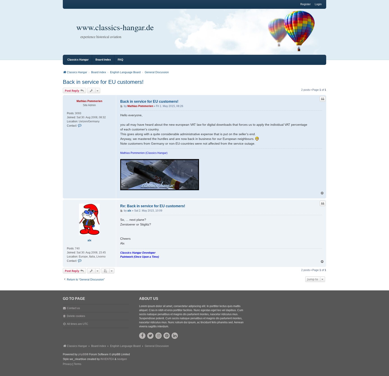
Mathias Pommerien (89, 101)
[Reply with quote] (323, 99)
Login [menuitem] (318, 4)
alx (89, 240)
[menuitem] (67, 364)
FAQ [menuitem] (120, 59)
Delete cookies (76, 316)
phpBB (82, 354)
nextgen (122, 359)
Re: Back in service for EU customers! (152, 206)
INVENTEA (107, 359)
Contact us (73, 308)
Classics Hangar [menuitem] (78, 59)
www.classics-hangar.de (115, 27)
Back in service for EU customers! (103, 82)
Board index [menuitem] (103, 59)
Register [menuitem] (305, 4)
